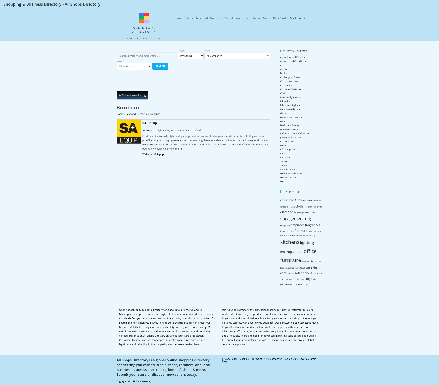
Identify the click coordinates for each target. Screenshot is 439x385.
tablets (293, 279)
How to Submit (307, 358)
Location (119, 61)
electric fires (310, 212)
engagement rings (297, 218)
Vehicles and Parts (289, 169)
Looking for (181, 51)
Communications (289, 81)
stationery (317, 273)
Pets (282, 153)
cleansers (291, 207)
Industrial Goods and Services (295, 133)
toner (303, 279)
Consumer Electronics (291, 89)
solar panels (303, 273)
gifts (290, 235)
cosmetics (312, 207)
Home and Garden (289, 129)
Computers (286, 85)
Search (160, 66)
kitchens (289, 242)
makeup (286, 252)
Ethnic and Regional (290, 105)
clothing (301, 206)
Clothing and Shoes (290, 77)
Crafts (283, 93)
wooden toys (299, 284)
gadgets (311, 231)
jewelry (312, 235)
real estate (299, 268)
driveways (299, 212)
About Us (290, 358)
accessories (291, 200)
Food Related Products (292, 109)
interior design (301, 235)
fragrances (312, 225)
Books (283, 73)
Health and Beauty (289, 125)
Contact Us (276, 358)
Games (283, 113)
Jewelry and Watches (290, 137)
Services (284, 161)
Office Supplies (287, 149)
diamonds (287, 212)
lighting (307, 242)
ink (293, 235)
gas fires (283, 235)
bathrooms (316, 200)
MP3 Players (297, 252)
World (283, 181)
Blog (224, 361)
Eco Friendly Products (291, 97)
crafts (319, 207)
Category (207, 51)
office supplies (307, 261)
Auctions (284, 69)
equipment (285, 225)
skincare (290, 273)
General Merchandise (291, 117)
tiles (298, 279)
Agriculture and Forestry (292, 57)
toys (309, 279)
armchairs (306, 200)
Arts (282, 65)
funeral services (287, 231)
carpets (283, 207)
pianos (291, 268)
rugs (307, 267)
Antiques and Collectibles (293, 61)
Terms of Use (259, 358)
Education (285, 101)
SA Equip (149, 123)
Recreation (285, 157)
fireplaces (297, 225)
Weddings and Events (291, 173)
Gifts (282, 121)
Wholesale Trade (288, 177)
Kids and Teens (287, 141)
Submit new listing (133, 95)
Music (283, 145)
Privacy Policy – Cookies (235, 358)
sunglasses (285, 279)
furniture (300, 231)
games (318, 231)
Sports (283, 165)
